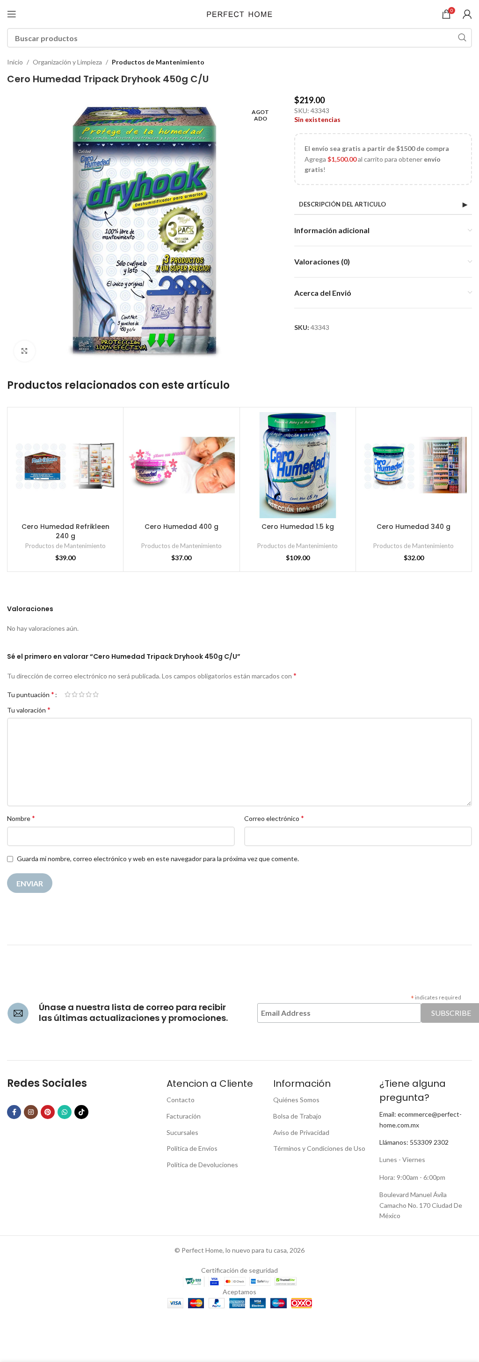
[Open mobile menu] (11, 14)
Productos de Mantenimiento (158, 62)
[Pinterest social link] (48, 1112)
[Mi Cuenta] (467, 14)
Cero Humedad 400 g (181, 526)
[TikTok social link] (81, 1112)
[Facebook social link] (14, 1112)
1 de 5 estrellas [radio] (67, 694)
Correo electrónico (274, 817)
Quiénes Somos (296, 1100)
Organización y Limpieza (67, 62)
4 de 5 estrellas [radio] (88, 694)
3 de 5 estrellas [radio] (81, 694)
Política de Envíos (192, 1148)
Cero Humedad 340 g (413, 526)
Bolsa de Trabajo (297, 1116)
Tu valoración (29, 709)
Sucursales (182, 1132)
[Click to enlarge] (24, 351)
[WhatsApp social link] (65, 1112)
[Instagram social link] (31, 1112)
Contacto (181, 1100)
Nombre (21, 817)
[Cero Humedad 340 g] (414, 465)
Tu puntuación (30, 694)
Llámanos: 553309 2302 (414, 1142)
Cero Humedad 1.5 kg (297, 526)
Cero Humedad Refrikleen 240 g (65, 531)
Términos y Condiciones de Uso (319, 1148)
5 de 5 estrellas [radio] (95, 694)
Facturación (184, 1116)
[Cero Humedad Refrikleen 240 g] (65, 465)
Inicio (15, 62)
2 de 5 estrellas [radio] (74, 694)
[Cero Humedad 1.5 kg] (298, 465)
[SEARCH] (462, 38)
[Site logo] (239, 13)
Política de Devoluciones (202, 1165)
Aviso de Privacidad (301, 1132)
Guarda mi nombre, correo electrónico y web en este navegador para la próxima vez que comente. (158, 859)
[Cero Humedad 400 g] (181, 465)
